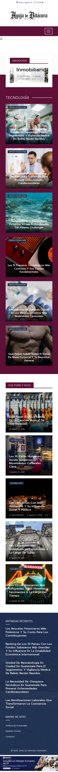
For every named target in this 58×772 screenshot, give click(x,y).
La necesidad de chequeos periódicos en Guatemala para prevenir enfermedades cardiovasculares (26, 687)
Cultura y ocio (16, 397)
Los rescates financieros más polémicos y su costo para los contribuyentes (27, 632)
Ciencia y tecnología (17, 107)
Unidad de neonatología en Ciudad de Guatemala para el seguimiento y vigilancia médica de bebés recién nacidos (28, 668)
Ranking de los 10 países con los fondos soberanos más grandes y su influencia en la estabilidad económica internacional (29, 649)
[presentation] (14, 75)
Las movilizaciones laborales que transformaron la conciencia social (29, 703)
